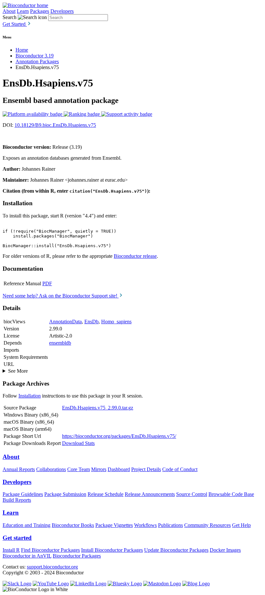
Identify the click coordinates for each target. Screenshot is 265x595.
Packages (39, 11)
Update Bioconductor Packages (176, 550)
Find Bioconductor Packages (50, 550)
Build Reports (17, 500)
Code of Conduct (179, 469)
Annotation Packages (37, 61)
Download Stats (78, 443)
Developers (62, 11)
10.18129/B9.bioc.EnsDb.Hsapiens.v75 (55, 125)
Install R (11, 550)
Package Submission (65, 494)
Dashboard (119, 469)
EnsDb (91, 321)
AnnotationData (65, 321)
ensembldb (60, 343)
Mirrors (98, 469)
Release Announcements (150, 494)
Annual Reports (19, 469)
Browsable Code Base (231, 494)
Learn (23, 11)
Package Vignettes (114, 525)
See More (18, 371)
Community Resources (207, 525)
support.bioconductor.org (52, 567)
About (9, 11)
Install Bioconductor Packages (112, 550)
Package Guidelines (23, 494)
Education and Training (26, 525)
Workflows (145, 525)
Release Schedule (105, 494)
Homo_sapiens (116, 321)
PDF (47, 283)
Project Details (146, 469)
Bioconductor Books (73, 525)
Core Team (78, 469)
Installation (29, 395)
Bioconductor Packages (77, 556)
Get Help (241, 525)
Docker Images (225, 550)
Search (9, 17)
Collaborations (51, 469)
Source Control (191, 494)
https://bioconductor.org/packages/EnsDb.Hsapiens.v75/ (119, 436)
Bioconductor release (135, 256)
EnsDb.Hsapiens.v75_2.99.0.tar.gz (97, 407)
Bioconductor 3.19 (35, 55)
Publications (170, 525)
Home (22, 50)
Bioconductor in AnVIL (27, 556)
